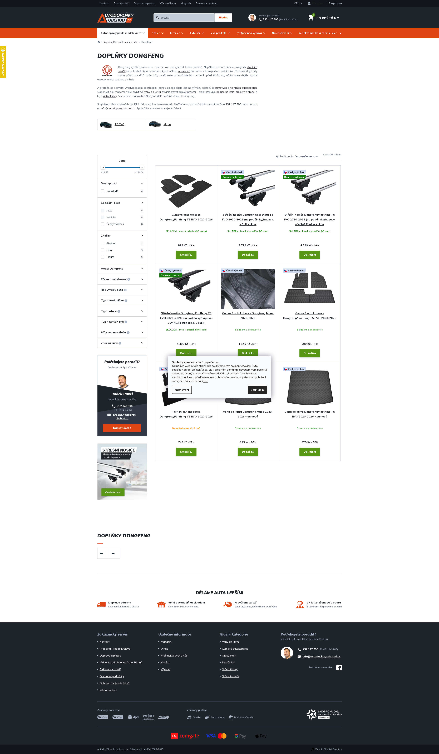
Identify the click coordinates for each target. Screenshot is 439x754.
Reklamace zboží (110, 669)
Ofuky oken (229, 655)
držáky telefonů (245, 92)
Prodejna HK (121, 3)
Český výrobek (124, 224)
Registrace (335, 3)
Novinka (124, 217)
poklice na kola (225, 92)
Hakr (124, 250)
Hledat (223, 17)
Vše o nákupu (168, 3)
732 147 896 (270, 19)
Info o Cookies (108, 690)
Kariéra (165, 662)
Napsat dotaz (122, 428)
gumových (221, 87)
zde (205, 381)
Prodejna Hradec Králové (115, 648)
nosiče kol (184, 71)
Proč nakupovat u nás (174, 655)
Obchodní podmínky (112, 676)
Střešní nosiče (230, 676)
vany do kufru (152, 92)
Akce (124, 210)
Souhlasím (258, 389)
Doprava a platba (144, 3)
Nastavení (182, 389)
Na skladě (124, 191)
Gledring (124, 243)
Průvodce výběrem (207, 3)
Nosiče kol (228, 662)
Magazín (186, 3)
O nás (164, 648)
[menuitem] (122, 33)
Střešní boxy (230, 669)
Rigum (124, 257)
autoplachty (110, 96)
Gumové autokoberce (235, 648)
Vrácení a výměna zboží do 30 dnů (121, 662)
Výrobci (165, 669)
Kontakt (104, 3)
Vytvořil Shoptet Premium (328, 749)
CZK (297, 3)
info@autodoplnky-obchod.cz (118, 108)
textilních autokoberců (243, 87)
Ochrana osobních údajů (114, 683)
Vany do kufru (230, 641)
